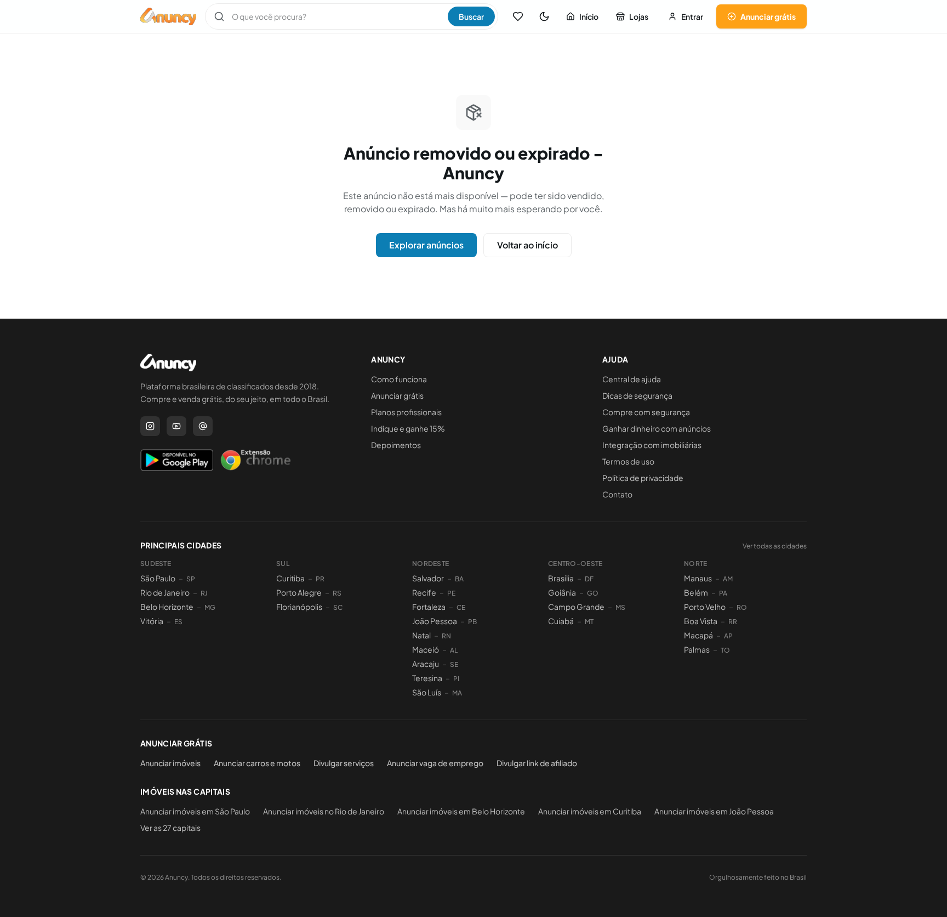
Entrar (692, 16)
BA (459, 579)
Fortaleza (429, 607)
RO (742, 607)
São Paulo (157, 578)
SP (190, 579)
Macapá (698, 635)
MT (589, 622)
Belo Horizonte (166, 607)
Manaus (698, 578)
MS (620, 607)
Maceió (425, 649)
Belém (696, 592)
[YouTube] (176, 426)
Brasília (561, 578)
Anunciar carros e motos (257, 763)
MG (209, 607)
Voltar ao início (527, 245)
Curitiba (290, 578)
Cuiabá (561, 621)
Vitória (151, 621)
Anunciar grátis (768, 16)
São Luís (426, 692)
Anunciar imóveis (170, 763)
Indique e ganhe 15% (408, 428)
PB (472, 622)
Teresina (427, 678)
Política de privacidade (642, 478)
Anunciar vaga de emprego (435, 763)
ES (178, 622)
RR (732, 622)
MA (457, 693)
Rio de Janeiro (165, 592)
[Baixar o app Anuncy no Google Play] (176, 460)
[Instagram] (150, 426)
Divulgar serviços (343, 763)
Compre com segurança (646, 412)
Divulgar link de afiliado (537, 763)
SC (338, 607)
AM (728, 579)
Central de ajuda (631, 379)
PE (451, 593)
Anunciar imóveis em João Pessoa (714, 811)
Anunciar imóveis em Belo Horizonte (461, 811)
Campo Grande (576, 607)
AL (454, 650)
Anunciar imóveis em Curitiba (589, 811)
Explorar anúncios (426, 245)
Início (588, 16)
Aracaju (425, 664)
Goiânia (562, 592)
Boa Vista (700, 621)
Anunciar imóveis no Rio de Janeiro (323, 811)
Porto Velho (705, 607)
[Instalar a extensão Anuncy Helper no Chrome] (255, 460)
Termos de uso (628, 461)
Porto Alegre (299, 592)
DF (589, 579)
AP (728, 636)
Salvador (428, 578)
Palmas (697, 649)
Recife (424, 592)
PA (723, 593)
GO (592, 593)
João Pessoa (434, 621)
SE (454, 664)
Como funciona (399, 379)
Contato (617, 494)
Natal (421, 635)
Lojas (638, 16)
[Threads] (203, 426)
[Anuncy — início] (168, 16)
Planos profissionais (406, 412)
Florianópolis (299, 607)
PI (456, 679)
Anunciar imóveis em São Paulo (195, 811)
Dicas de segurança (637, 395)
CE (461, 607)
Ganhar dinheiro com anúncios (656, 428)
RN (446, 636)
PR (320, 579)
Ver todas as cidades (775, 546)
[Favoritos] (518, 16)
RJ (204, 593)
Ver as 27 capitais (170, 828)
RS (337, 593)
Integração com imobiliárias (651, 445)
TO (725, 650)
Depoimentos (396, 445)
